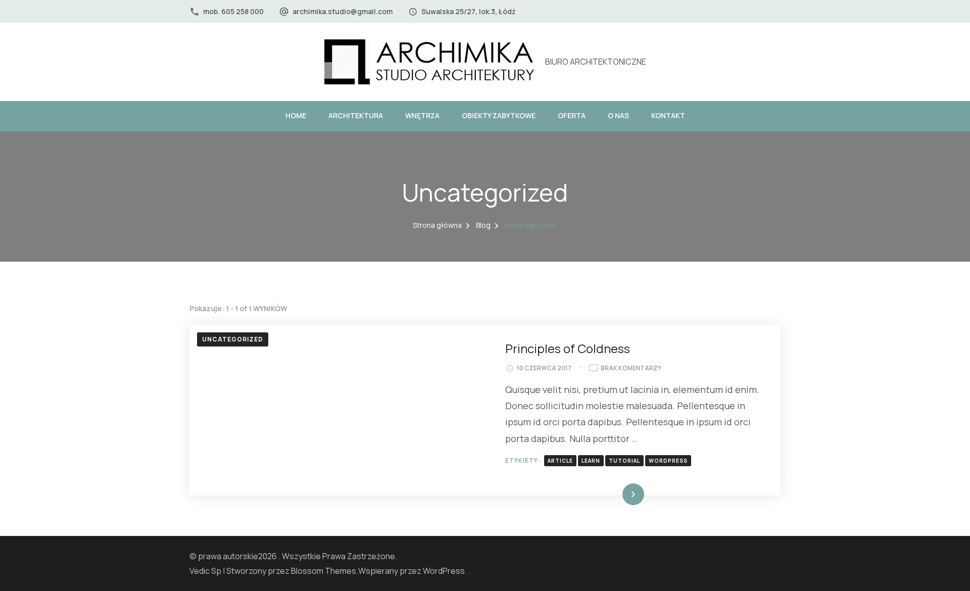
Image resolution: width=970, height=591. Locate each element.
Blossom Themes (323, 570)
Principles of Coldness (567, 348)
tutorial (624, 460)
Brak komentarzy (631, 368)
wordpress (668, 460)
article (560, 460)
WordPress (444, 570)
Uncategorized (232, 339)
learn (590, 460)
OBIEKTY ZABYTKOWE (499, 115)
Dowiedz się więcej (609, 494)
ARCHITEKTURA (355, 115)
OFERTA (572, 115)
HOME (295, 115)
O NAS (618, 115)
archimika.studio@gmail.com (343, 11)
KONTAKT (668, 115)
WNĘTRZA (422, 115)
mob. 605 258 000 (233, 11)
